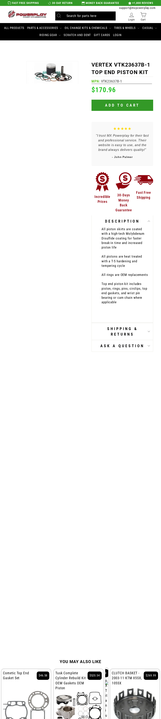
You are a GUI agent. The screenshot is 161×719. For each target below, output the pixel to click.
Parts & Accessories (43, 28)
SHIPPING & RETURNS (122, 331)
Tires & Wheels (125, 28)
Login (117, 35)
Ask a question (122, 345)
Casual (148, 28)
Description (122, 221)
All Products (14, 28)
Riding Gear (48, 35)
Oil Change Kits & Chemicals (86, 28)
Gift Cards (102, 35)
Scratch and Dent (77, 35)
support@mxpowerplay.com (137, 8)
